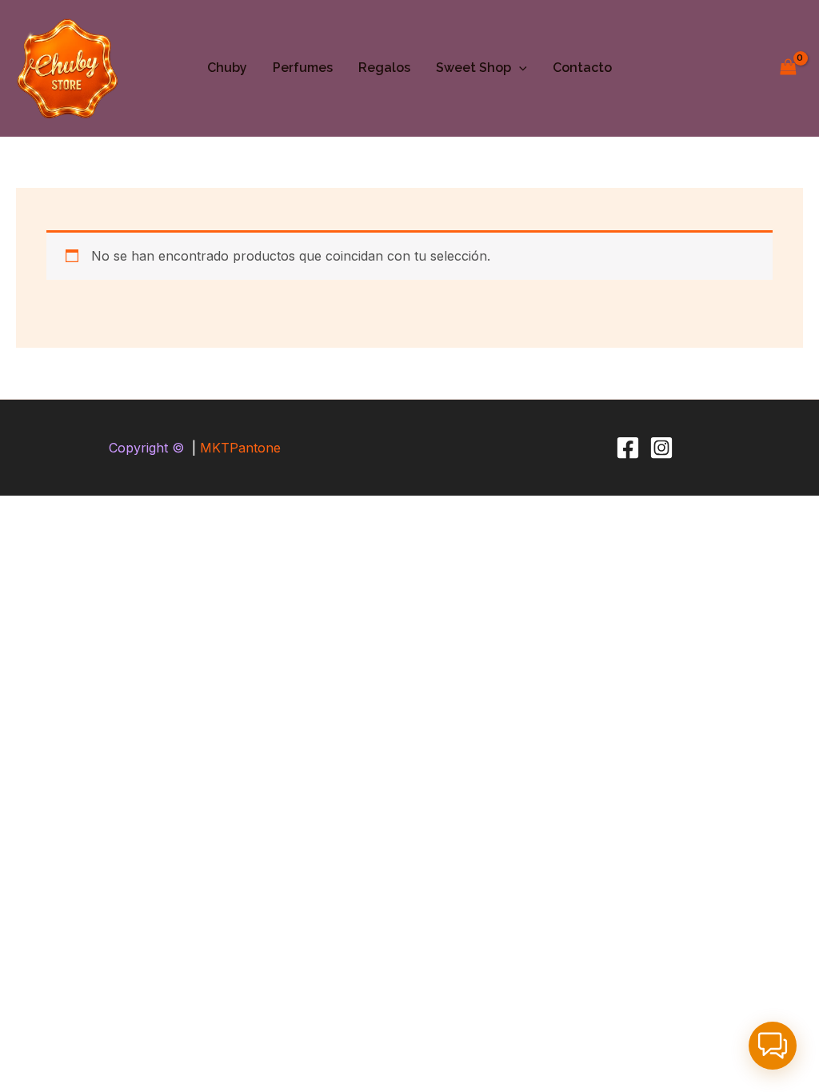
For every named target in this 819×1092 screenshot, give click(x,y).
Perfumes (303, 67)
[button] (519, 68)
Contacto (582, 67)
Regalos (384, 67)
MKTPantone (240, 448)
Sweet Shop (473, 67)
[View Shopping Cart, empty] (788, 68)
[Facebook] (628, 448)
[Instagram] (661, 448)
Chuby (227, 67)
